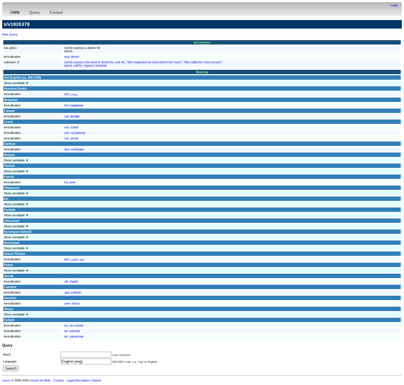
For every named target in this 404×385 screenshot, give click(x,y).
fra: (70, 182)
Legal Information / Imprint (84, 380)
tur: (74, 325)
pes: (74, 259)
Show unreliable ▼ (16, 83)
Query (34, 12)
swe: (72, 303)
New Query (10, 34)
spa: (72, 292)
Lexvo (6, 380)
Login (394, 5)
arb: (71, 94)
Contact (56, 12)
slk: (71, 281)
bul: (73, 105)
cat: (72, 116)
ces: (71, 127)
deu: (74, 149)
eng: (71, 56)
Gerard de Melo (39, 380)
